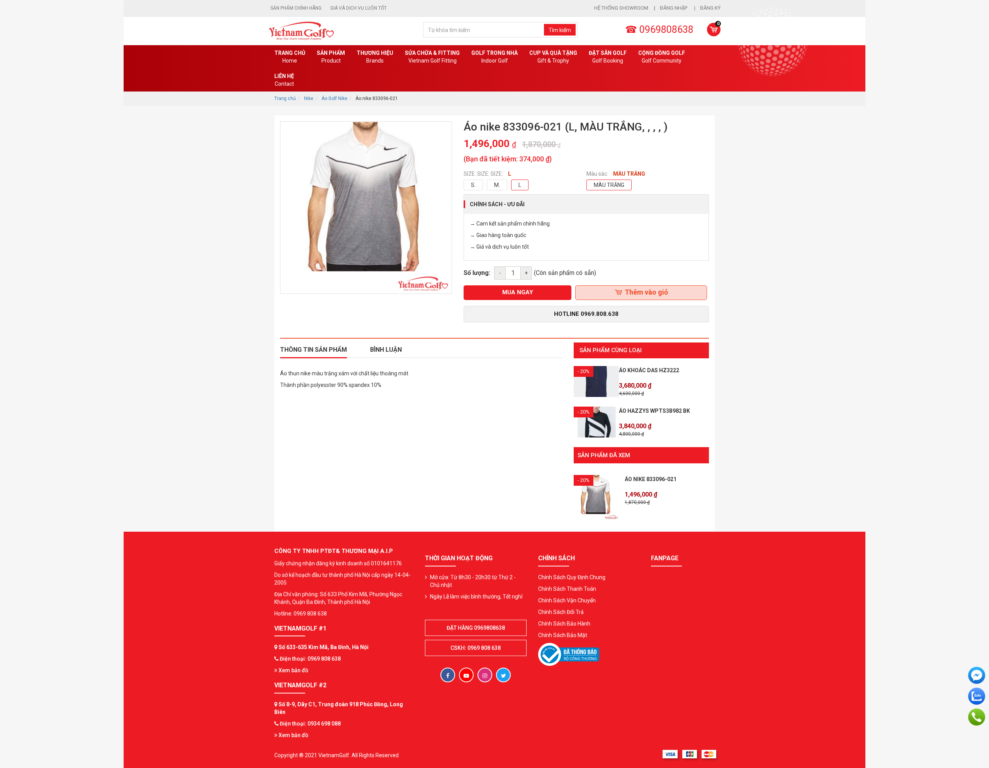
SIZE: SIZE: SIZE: (483, 174)
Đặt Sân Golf (608, 57)
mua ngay (517, 292)
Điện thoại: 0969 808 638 (310, 659)
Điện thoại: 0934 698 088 (310, 724)
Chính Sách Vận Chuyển (567, 600)
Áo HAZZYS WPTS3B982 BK (654, 411)
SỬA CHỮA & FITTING (432, 57)
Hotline (586, 313)
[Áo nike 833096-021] (596, 497)
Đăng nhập (674, 8)
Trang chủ (289, 57)
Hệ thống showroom (621, 8)
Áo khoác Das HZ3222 (649, 370)
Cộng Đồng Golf (661, 57)
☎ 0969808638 (659, 29)
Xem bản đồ (292, 670)
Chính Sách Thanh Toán (567, 589)
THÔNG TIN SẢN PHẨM (313, 349)
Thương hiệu (375, 57)
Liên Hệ (284, 80)
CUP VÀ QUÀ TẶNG (553, 57)
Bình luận (386, 349)
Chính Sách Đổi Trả (561, 612)
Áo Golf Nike (334, 98)
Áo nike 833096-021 (650, 479)
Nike (308, 98)
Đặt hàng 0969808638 (476, 628)
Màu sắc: (597, 174)
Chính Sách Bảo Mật (562, 635)
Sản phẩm (331, 57)
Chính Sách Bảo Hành (564, 624)
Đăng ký (710, 8)
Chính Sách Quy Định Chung (571, 577)
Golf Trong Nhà (494, 57)
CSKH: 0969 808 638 (475, 648)
